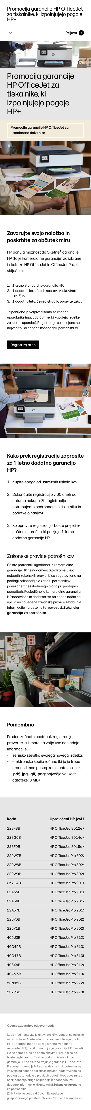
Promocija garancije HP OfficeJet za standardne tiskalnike (39, 130)
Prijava (71, 33)
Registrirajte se (23, 345)
